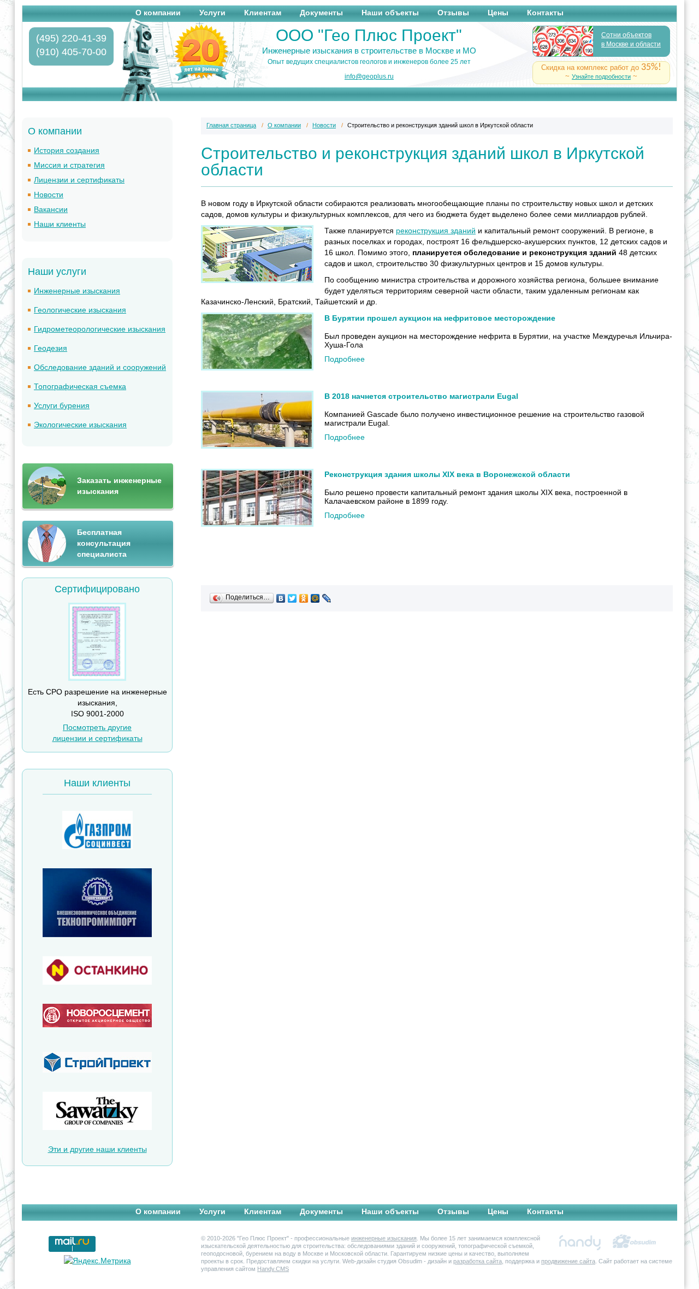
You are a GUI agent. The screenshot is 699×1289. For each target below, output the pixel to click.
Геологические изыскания (80, 309)
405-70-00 (71, 51)
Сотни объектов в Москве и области (631, 39)
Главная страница (231, 125)
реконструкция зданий (436, 230)
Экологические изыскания (80, 424)
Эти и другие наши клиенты (97, 1149)
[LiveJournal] (327, 598)
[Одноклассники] (304, 598)
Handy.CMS (273, 1269)
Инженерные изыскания (77, 290)
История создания (66, 150)
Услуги (212, 12)
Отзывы (453, 12)
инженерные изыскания (384, 1238)
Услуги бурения (62, 405)
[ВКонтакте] (281, 598)
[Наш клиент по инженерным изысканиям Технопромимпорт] (97, 904)
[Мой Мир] (315, 598)
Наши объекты (390, 12)
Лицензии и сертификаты (79, 179)
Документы (321, 12)
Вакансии (51, 209)
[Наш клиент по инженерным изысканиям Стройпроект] (97, 1063)
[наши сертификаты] (97, 678)
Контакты (545, 12)
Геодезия (50, 348)
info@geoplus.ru (369, 76)
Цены (498, 12)
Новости (48, 194)
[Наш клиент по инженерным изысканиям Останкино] (97, 971)
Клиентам (262, 12)
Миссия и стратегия (69, 165)
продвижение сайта (568, 1261)
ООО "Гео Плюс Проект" (369, 35)
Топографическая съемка (80, 386)
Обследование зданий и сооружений (100, 367)
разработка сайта (477, 1261)
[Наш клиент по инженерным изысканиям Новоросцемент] (97, 1017)
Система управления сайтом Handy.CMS (580, 1242)
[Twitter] (292, 598)
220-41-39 (71, 38)
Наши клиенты (60, 224)
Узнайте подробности (601, 76)
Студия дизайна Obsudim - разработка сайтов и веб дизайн (634, 1242)
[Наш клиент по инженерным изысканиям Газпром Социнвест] (97, 831)
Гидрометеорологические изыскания (99, 329)
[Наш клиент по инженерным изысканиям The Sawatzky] (97, 1112)
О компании (158, 12)
